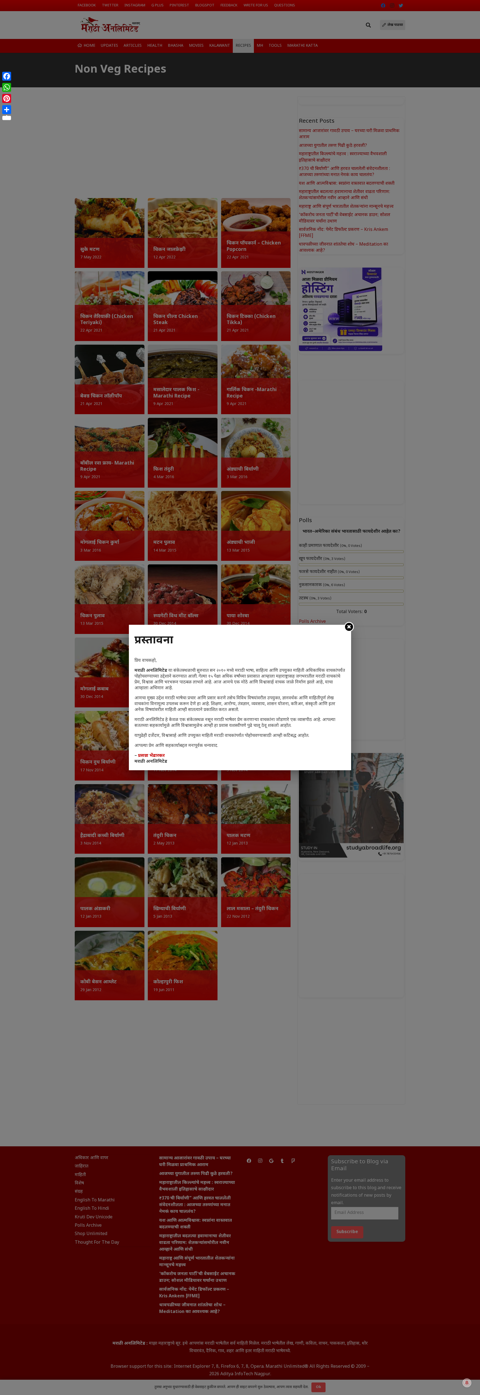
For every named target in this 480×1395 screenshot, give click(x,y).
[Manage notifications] (466, 1382)
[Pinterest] (6, 98)
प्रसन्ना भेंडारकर (151, 756)
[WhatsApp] (6, 87)
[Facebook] (6, 76)
